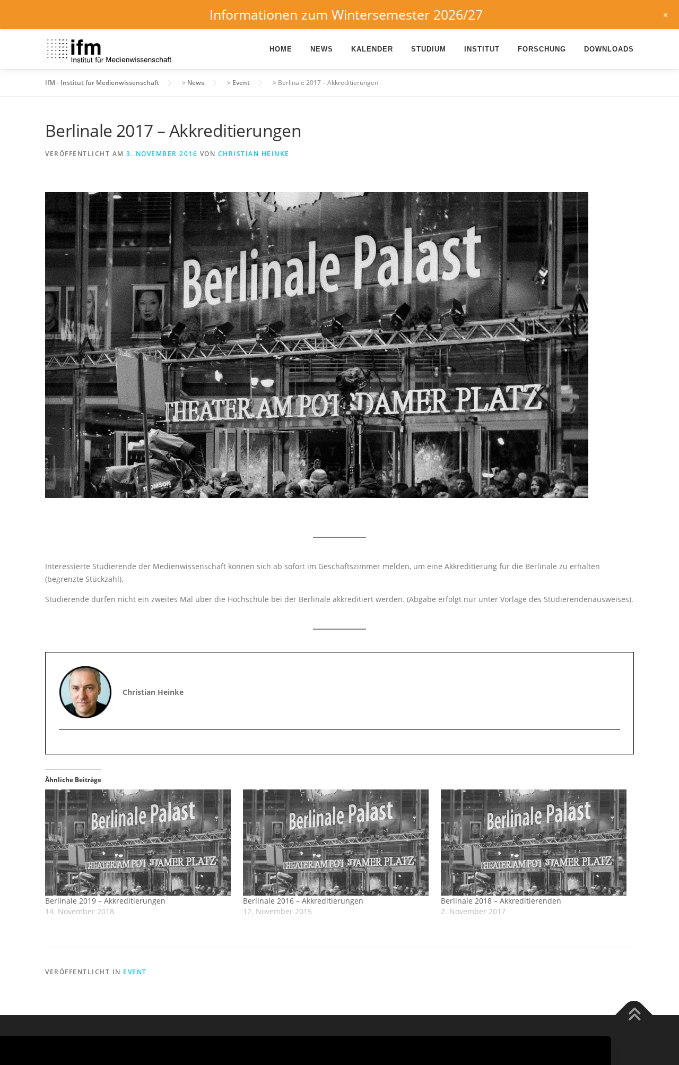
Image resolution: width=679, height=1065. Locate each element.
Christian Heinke (254, 153)
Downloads (609, 49)
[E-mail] (68, 748)
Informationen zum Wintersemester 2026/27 (346, 14)
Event (135, 971)
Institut (482, 49)
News (321, 49)
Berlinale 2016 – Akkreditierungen (303, 901)
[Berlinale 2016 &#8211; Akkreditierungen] (336, 842)
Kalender (372, 49)
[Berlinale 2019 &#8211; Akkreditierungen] (138, 842)
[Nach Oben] (634, 1015)
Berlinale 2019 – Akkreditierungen (105, 901)
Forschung (542, 49)
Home (280, 49)
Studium (428, 49)
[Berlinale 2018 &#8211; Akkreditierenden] (534, 842)
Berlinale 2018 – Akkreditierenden (501, 901)
